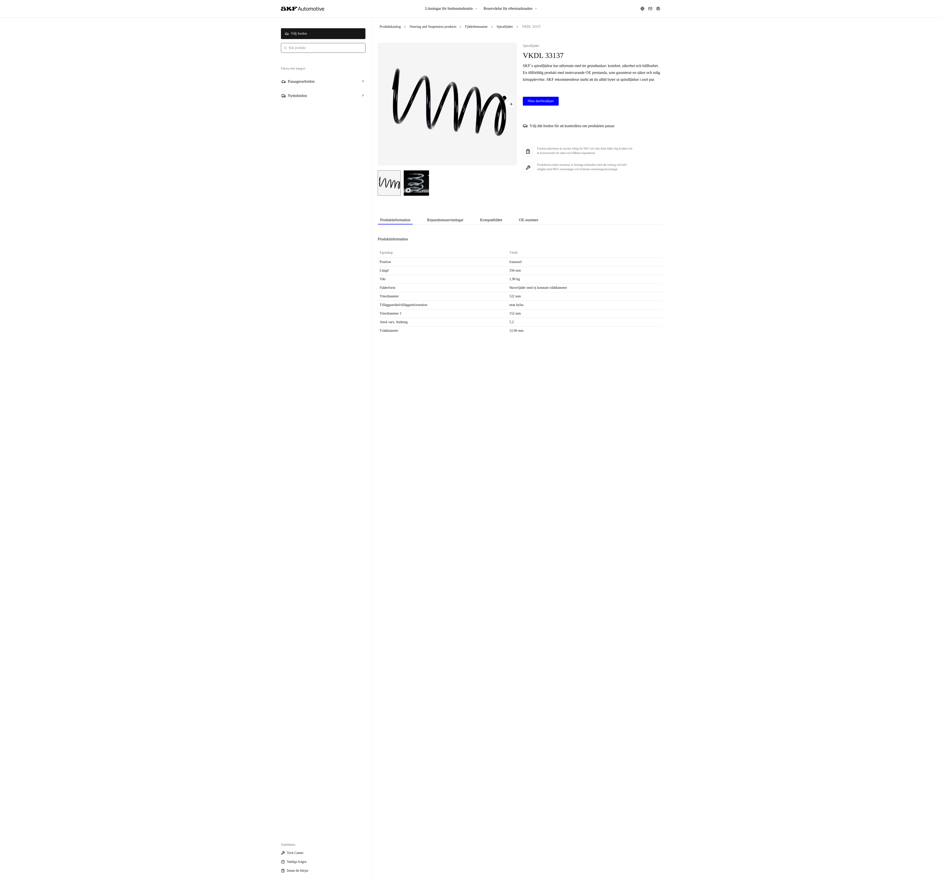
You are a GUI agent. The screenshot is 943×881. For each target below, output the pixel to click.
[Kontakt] (650, 9)
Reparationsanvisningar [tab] (445, 220)
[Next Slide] (510, 104)
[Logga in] (658, 9)
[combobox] (323, 48)
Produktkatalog (390, 26)
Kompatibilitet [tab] (491, 220)
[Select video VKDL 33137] (416, 183)
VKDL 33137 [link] (531, 26)
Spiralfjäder (505, 26)
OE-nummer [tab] (528, 220)
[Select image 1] (389, 183)
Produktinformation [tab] (395, 220)
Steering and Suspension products (433, 26)
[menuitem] (451, 8)
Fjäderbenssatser (476, 26)
